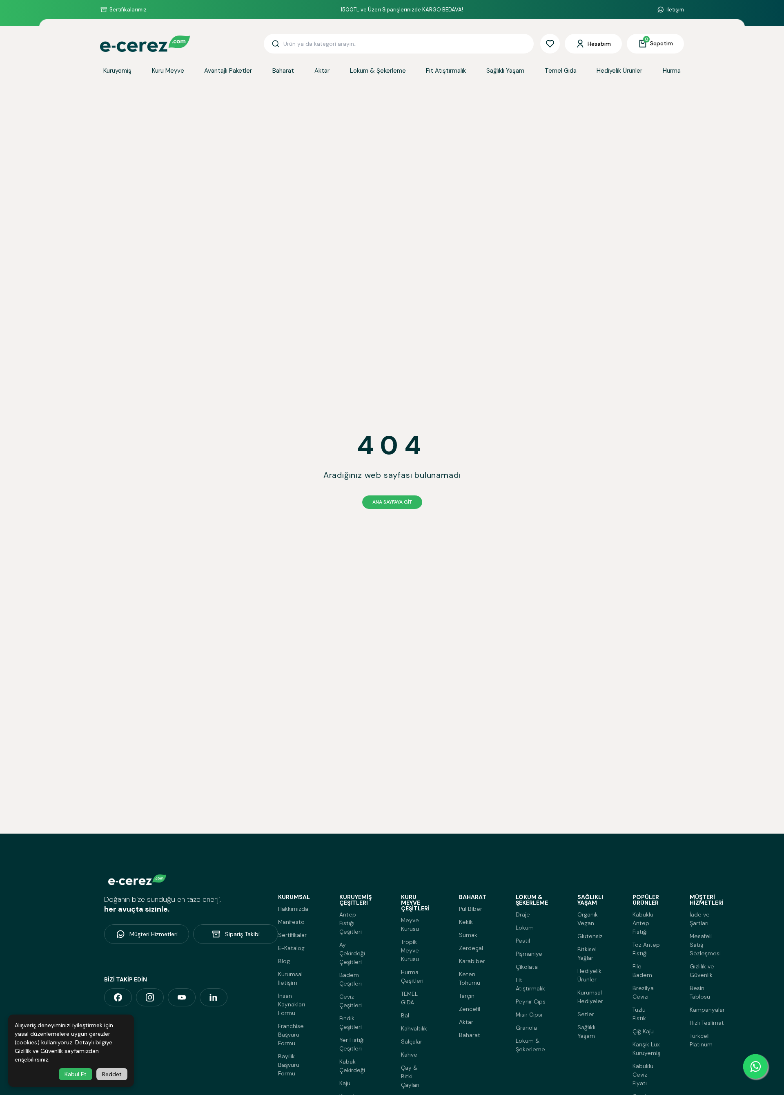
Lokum (525, 927)
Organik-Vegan (589, 919)
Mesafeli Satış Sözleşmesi (705, 944)
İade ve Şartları (700, 919)
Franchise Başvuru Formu (291, 1034)
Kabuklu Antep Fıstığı (643, 923)
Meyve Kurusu (410, 924)
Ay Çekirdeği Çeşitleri (352, 953)
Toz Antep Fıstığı (646, 949)
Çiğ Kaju (643, 1031)
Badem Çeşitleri (350, 979)
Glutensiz (590, 936)
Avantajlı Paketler (228, 71)
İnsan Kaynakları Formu (291, 1004)
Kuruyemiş (117, 71)
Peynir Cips (531, 1001)
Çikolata (527, 966)
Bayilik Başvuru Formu (288, 1065)
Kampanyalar (707, 1009)
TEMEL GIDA (409, 998)
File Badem (642, 971)
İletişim (675, 9)
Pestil (523, 940)
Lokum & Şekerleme (378, 71)
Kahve (409, 1054)
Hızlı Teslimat (707, 1022)
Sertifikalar (292, 935)
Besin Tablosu (700, 992)
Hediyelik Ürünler (619, 71)
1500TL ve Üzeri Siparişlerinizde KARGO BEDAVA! (402, 9)
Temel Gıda (561, 71)
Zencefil (469, 1008)
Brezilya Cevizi (643, 992)
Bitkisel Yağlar (587, 953)
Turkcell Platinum (701, 1040)
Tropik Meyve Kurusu (410, 950)
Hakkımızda (293, 908)
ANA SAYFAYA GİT (392, 502)
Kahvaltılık (414, 1028)
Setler (585, 1014)
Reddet (112, 1074)
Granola (526, 1027)
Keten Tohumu (469, 978)
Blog (284, 961)
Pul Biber (470, 908)
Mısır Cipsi (529, 1014)
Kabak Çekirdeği (352, 1066)
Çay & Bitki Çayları (410, 1076)
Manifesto (291, 922)
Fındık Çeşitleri (350, 1022)
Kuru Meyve (168, 71)
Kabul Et (76, 1074)
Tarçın (466, 995)
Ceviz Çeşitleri (350, 1001)
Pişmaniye (529, 953)
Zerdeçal (471, 948)
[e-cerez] (118, 997)
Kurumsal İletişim (290, 978)
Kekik (466, 922)
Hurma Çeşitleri (412, 976)
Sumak (468, 935)
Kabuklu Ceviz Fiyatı (643, 1074)
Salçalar (411, 1041)
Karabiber (472, 961)
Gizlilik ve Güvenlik (702, 971)
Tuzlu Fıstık (639, 1014)
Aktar (322, 71)
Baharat (283, 71)
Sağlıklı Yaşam (505, 71)
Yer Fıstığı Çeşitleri (352, 1044)
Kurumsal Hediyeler (590, 997)
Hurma (672, 71)
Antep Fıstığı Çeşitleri (350, 923)
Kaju (344, 1083)
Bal (405, 1015)
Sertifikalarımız (128, 9)
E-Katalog (291, 948)
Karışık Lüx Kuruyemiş (646, 1049)
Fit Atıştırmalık (446, 71)
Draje (523, 914)
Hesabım (599, 43)
